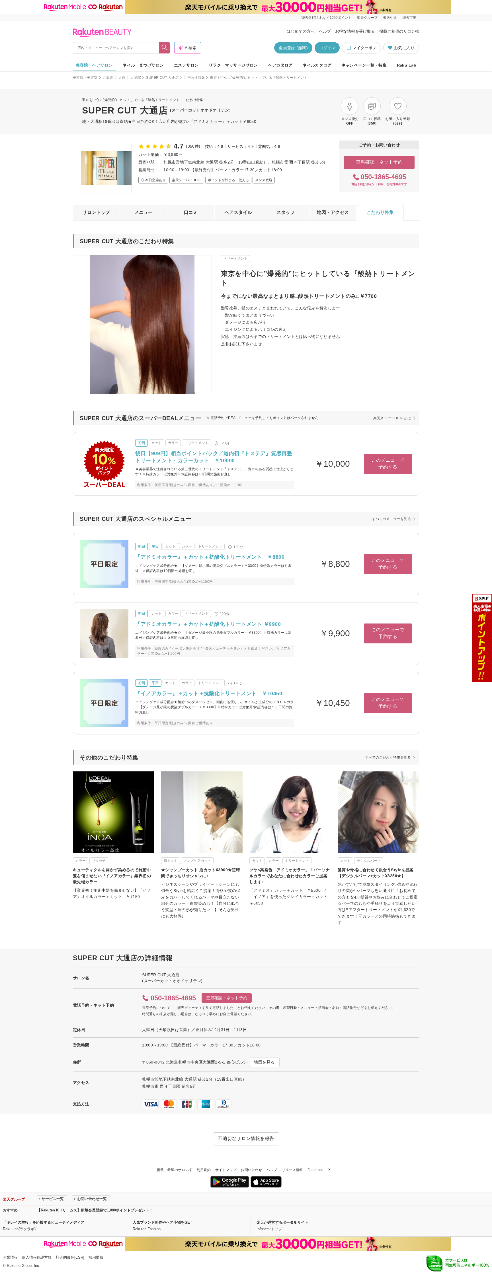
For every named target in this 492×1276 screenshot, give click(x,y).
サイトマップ (225, 1170)
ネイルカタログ (317, 65)
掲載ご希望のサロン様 (399, 31)
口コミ (191, 212)
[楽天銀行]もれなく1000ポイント (326, 18)
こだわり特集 (194, 78)
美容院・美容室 (85, 78)
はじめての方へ (301, 31)
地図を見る (264, 1062)
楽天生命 (390, 18)
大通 (122, 78)
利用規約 (204, 1170)
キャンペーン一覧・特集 (364, 65)
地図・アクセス (333, 212)
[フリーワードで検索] (164, 47)
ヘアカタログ (280, 65)
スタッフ (285, 212)
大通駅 (135, 78)
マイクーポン (364, 48)
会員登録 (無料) (293, 48)
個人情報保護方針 (37, 1257)
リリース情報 (292, 1170)
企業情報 (10, 1257)
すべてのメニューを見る (391, 519)
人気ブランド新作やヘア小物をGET (162, 1222)
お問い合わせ (251, 1170)
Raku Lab (406, 65)
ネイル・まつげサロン (143, 65)
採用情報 (96, 1257)
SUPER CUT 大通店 (162, 78)
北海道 (108, 78)
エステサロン (186, 65)
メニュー (143, 212)
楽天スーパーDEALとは (392, 418)
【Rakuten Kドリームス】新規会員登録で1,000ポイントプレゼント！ (95, 1210)
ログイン (327, 48)
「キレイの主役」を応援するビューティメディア (43, 1222)
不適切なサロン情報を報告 (246, 1138)
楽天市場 (409, 18)
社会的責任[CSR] (70, 1257)
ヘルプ (325, 31)
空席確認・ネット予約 (379, 162)
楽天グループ (367, 18)
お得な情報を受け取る (355, 31)
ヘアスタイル (238, 212)
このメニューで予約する (388, 463)
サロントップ (96, 212)
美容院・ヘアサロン (94, 65)
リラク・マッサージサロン (233, 65)
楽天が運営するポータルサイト (282, 1222)
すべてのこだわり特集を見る (388, 757)
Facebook (316, 1170)
